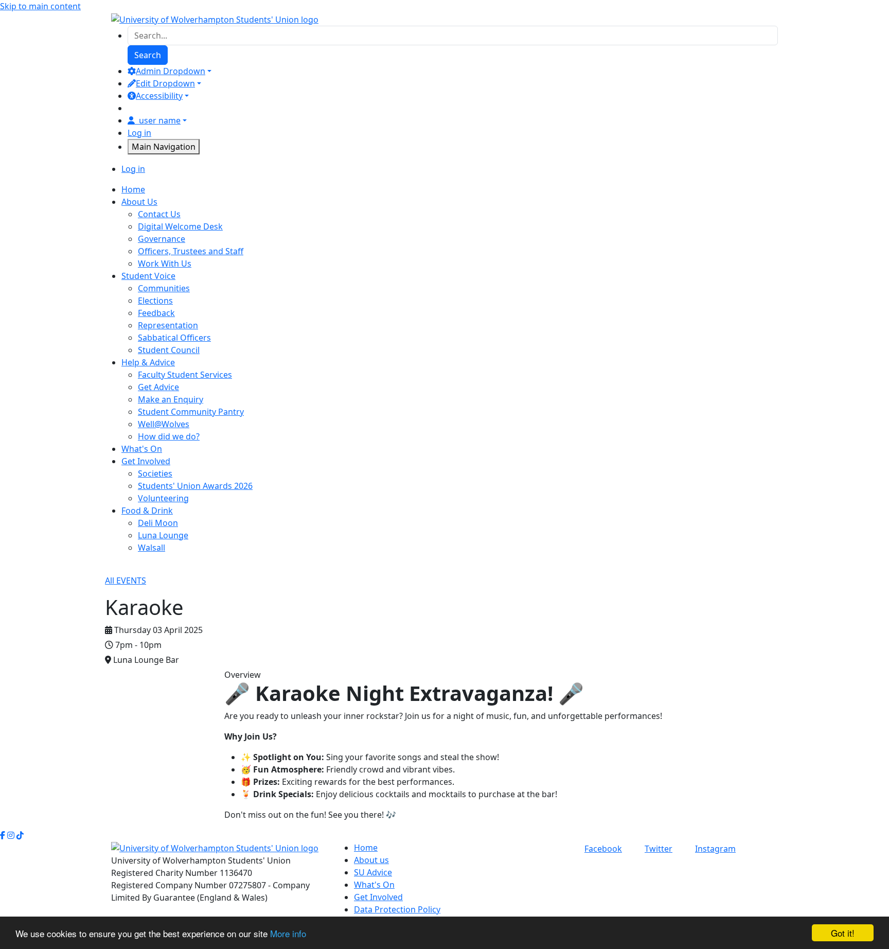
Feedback (156, 313)
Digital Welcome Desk (180, 226)
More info (288, 933)
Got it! (843, 932)
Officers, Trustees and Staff (190, 251)
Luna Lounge (163, 535)
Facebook (603, 848)
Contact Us (159, 214)
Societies (155, 473)
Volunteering (163, 498)
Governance (161, 238)
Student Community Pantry (191, 411)
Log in (139, 132)
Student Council (169, 350)
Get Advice (158, 387)
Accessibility (159, 95)
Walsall (151, 547)
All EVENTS (125, 580)
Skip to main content (40, 6)
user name (160, 120)
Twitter (658, 848)
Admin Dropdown (170, 71)
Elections (155, 300)
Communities (164, 288)
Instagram (715, 848)
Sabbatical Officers (174, 337)
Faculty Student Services (185, 374)
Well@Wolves (163, 424)
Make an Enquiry (170, 399)
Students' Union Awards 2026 (195, 485)
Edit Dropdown (165, 83)
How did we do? (169, 436)
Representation (168, 325)
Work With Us (164, 263)
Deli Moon (158, 523)
